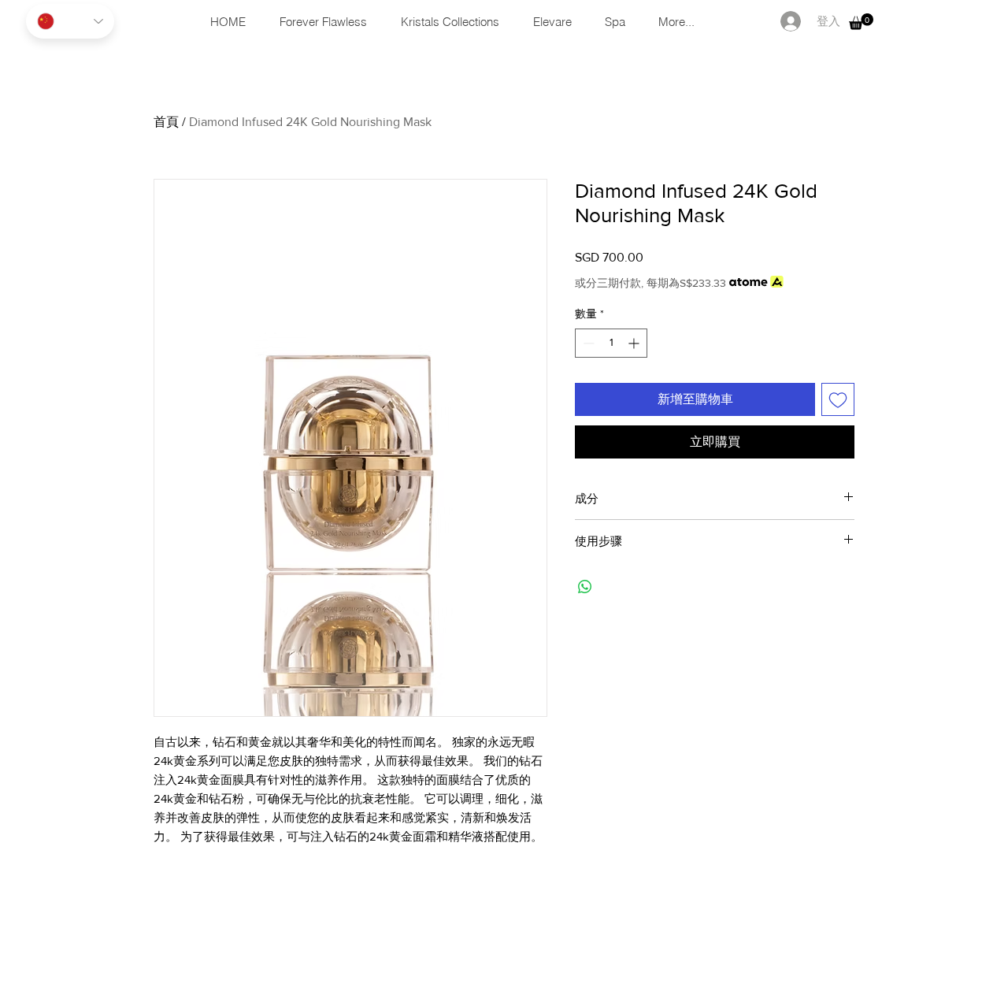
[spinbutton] (611, 343)
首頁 (166, 121)
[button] (861, 21)
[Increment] (635, 343)
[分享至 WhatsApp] (585, 586)
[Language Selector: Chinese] (70, 21)
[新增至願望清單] (837, 399)
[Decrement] (587, 343)
